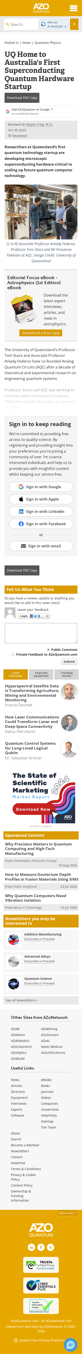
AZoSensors (50, 1035)
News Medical (51, 1046)
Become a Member (25, 1145)
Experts (16, 1109)
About (15, 1133)
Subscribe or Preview (39, 939)
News (26, 42)
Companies (49, 1103)
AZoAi (45, 1041)
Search (16, 1139)
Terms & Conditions (26, 1169)
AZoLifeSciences (53, 1052)
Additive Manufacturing (43, 934)
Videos (46, 1097)
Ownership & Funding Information (21, 1196)
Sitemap (47, 1121)
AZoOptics (18, 1052)
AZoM (15, 1029)
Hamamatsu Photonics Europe (35, 861)
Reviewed (19, 135)
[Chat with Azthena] (70, 1345)
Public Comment (64, 649)
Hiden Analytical (25, 886)
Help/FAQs (49, 1115)
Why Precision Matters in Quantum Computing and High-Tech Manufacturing (38, 848)
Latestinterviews (16, 674)
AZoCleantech (21, 1046)
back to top (66, 1213)
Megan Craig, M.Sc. (39, 124)
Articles (16, 1086)
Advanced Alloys (37, 956)
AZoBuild (18, 1058)
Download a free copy (40, 332)
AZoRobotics (20, 1041)
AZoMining (49, 1029)
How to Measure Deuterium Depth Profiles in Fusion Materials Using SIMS (41, 877)
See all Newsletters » (21, 1000)
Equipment (19, 1097)
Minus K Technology (27, 907)
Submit (69, 661)
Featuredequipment (41, 674)
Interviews (19, 1103)
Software (17, 1115)
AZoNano (18, 1035)
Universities (50, 1109)
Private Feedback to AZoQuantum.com (46, 654)
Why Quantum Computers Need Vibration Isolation (35, 898)
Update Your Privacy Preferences (43, 1340)
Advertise (18, 1163)
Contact (17, 1157)
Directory (18, 1091)
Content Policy (22, 1185)
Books (45, 1086)
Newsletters (20, 1151)
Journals (47, 1091)
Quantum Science (38, 978)
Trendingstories (67, 674)
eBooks (46, 1080)
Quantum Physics (47, 42)
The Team (48, 1127)
